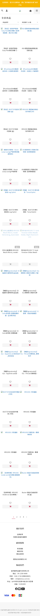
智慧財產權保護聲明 (20, 537)
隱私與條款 (20, 554)
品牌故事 (20, 534)
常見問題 (20, 549)
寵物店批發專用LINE (20, 559)
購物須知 (20, 551)
